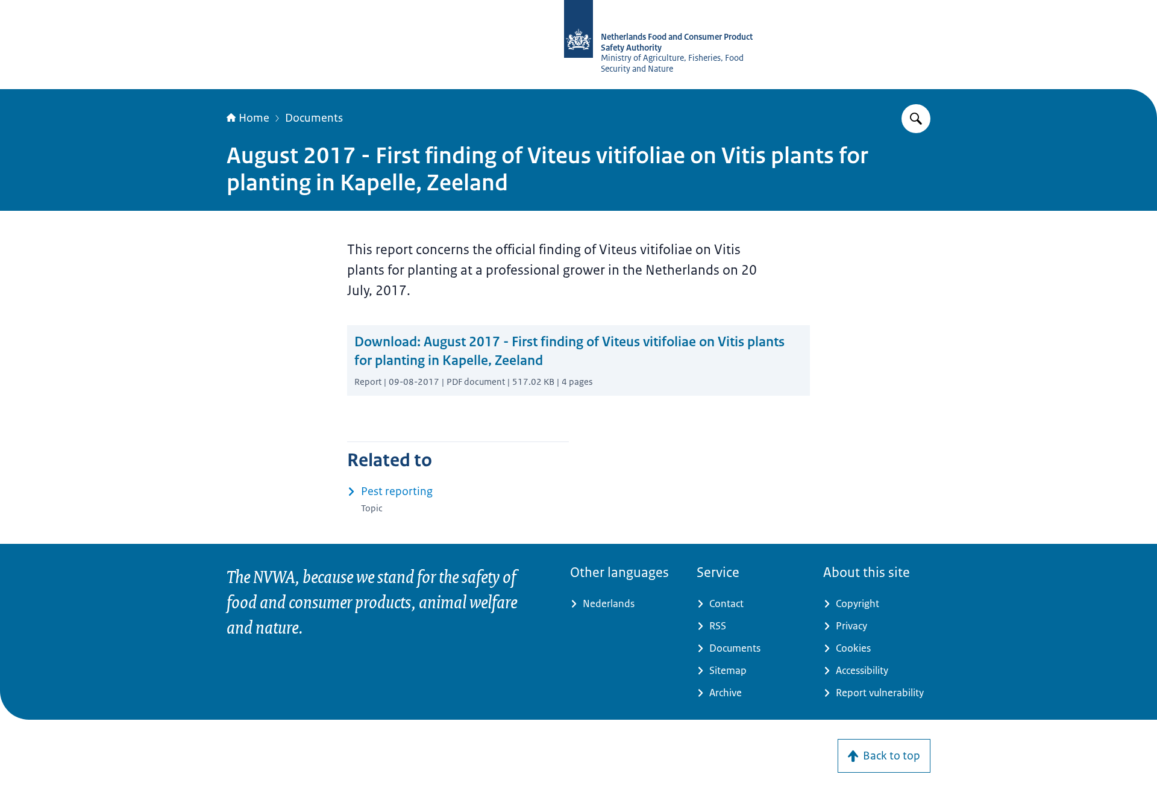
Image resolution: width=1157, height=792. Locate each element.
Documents (314, 118)
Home (254, 118)
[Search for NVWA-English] (915, 118)
